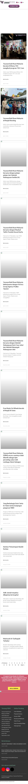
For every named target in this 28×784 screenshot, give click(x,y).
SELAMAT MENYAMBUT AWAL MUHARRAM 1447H (14, 744)
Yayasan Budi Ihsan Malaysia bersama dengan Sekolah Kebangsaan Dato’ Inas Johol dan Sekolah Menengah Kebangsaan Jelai (13, 345)
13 (18, 665)
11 (12, 665)
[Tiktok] (12, 769)
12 (15, 665)
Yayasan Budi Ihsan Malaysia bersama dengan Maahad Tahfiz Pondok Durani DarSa (13, 230)
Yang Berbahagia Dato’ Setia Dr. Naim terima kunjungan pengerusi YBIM (13, 506)
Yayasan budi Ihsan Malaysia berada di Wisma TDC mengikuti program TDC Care (13, 66)
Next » (22, 665)
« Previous (4, 663)
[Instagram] (8, 769)
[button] (27, 2)
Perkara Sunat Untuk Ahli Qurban (10, 757)
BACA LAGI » (6, 79)
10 (9, 665)
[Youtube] (3, 769)
